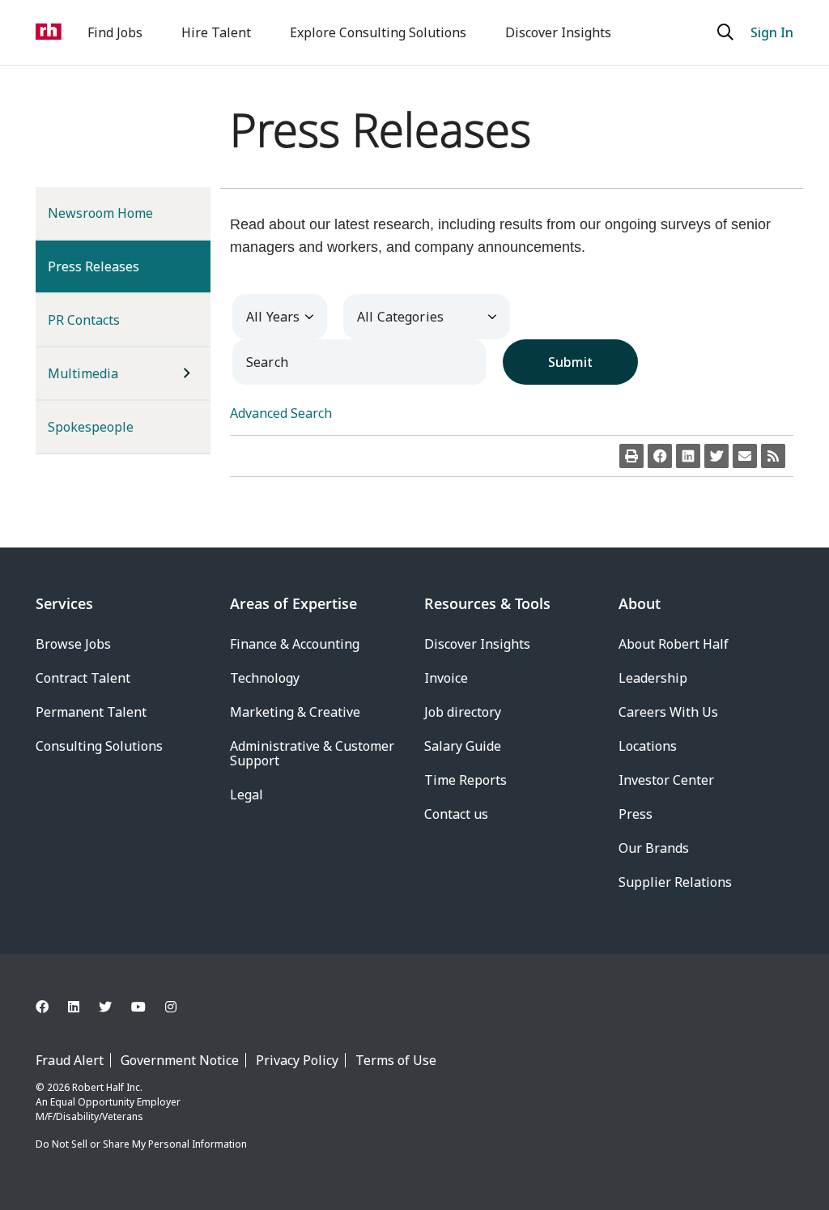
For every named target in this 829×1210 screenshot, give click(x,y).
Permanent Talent (91, 712)
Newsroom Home (100, 213)
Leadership (653, 678)
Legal (246, 794)
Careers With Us (668, 712)
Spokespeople (91, 427)
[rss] (773, 456)
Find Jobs (114, 32)
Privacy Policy (297, 1060)
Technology (265, 678)
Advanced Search (281, 413)
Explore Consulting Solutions (378, 32)
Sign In (771, 32)
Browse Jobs (73, 644)
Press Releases (120, 266)
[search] (727, 32)
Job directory (462, 712)
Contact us (456, 814)
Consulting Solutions (99, 746)
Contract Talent (83, 678)
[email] (745, 456)
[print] (631, 456)
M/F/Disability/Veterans (89, 1116)
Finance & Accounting (294, 644)
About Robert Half (674, 644)
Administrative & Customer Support (312, 753)
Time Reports (465, 780)
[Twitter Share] (716, 456)
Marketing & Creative (295, 712)
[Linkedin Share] (688, 456)
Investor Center (666, 780)
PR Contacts (84, 320)
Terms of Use (395, 1060)
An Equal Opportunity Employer (108, 1102)
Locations (648, 746)
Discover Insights (558, 32)
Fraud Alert (70, 1060)
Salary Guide (462, 746)
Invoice (446, 678)
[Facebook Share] (660, 456)
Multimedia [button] (83, 373)
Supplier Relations (675, 882)
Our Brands (654, 848)
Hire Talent (216, 32)
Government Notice (180, 1060)
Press (636, 814)
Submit (570, 362)
